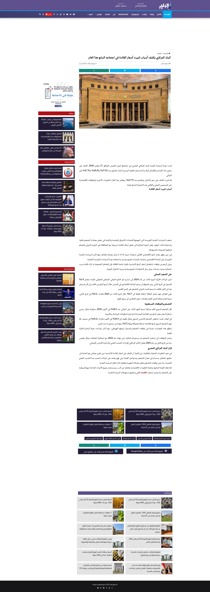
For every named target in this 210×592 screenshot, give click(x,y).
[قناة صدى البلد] (165, 5)
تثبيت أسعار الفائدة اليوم (112, 438)
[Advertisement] (106, 35)
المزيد (90, 14)
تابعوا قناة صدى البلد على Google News (147, 451)
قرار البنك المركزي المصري (94, 438)
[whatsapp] (94, 70)
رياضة (152, 14)
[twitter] (125, 70)
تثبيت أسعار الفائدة (129, 438)
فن (114, 14)
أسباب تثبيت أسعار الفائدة (162, 438)
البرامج (99, 14)
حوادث (144, 14)
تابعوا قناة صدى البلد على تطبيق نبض (99, 452)
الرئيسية (167, 14)
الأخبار (159, 14)
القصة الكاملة (123, 14)
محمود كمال (165, 63)
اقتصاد (107, 14)
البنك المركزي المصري (144, 438)
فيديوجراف (135, 14)
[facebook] (156, 70)
